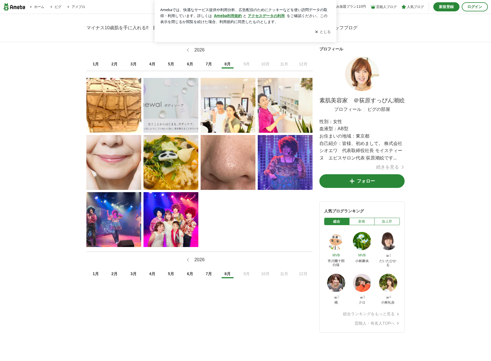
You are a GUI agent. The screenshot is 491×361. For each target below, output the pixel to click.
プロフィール (347, 109)
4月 (152, 64)
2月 (114, 64)
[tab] (336, 221)
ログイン (474, 7)
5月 (171, 64)
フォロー (366, 181)
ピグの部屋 (378, 109)
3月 (133, 64)
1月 (96, 64)
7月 (209, 64)
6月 (190, 64)
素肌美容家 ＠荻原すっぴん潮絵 (362, 100)
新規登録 (446, 7)
